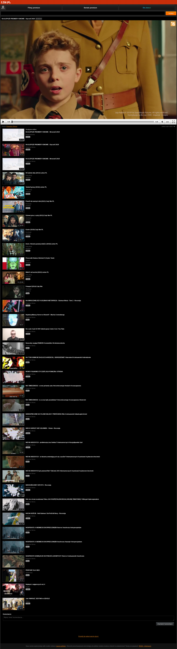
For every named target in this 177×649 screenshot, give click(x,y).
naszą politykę (61, 646)
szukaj (171, 13)
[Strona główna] (6, 2)
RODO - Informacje (145, 646)
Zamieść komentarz (165, 624)
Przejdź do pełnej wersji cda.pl (88, 636)
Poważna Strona (11, 126)
